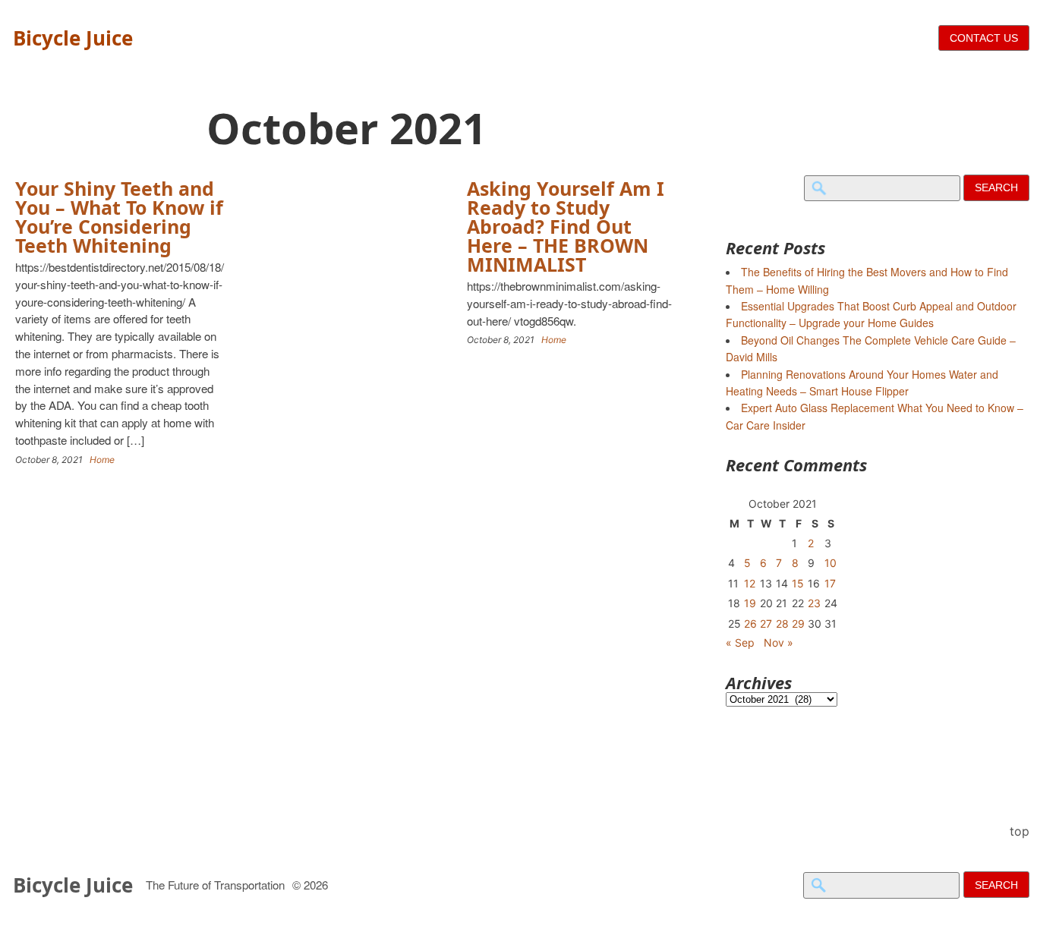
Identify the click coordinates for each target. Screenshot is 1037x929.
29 (798, 623)
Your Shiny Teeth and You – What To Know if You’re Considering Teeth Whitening (119, 216)
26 (750, 623)
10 (830, 562)
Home (102, 459)
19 (750, 603)
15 (798, 583)
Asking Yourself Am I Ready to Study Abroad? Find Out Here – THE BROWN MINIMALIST (565, 226)
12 (749, 583)
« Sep (740, 642)
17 (830, 583)
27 (766, 623)
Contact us (984, 38)
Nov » (778, 642)
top (1019, 831)
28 (782, 623)
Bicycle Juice (73, 38)
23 (814, 603)
